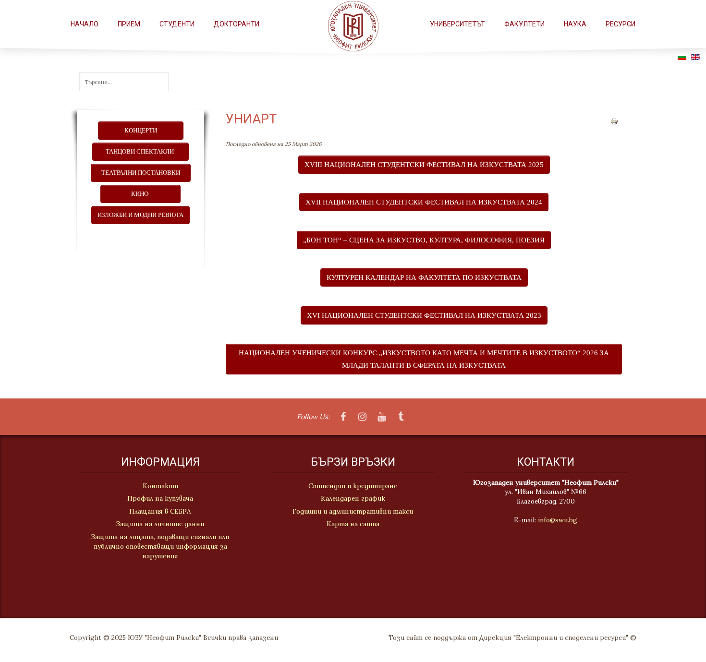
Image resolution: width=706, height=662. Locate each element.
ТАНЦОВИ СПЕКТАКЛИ (140, 151)
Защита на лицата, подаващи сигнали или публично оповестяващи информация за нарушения (160, 546)
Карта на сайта (353, 523)
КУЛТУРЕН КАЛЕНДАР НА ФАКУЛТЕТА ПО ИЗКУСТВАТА (424, 277)
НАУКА (575, 24)
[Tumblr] (401, 417)
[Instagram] (362, 417)
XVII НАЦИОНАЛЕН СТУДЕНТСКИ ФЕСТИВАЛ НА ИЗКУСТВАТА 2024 (423, 202)
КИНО (140, 194)
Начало (84, 24)
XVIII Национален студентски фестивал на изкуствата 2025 (424, 164)
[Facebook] (343, 417)
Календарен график (353, 498)
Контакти (160, 485)
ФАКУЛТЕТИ (524, 24)
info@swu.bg (557, 520)
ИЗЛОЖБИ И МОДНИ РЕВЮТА (140, 215)
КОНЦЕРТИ (140, 130)
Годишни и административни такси (352, 511)
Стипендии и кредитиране (352, 485)
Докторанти (236, 24)
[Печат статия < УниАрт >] (614, 120)
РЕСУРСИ (620, 24)
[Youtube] (382, 417)
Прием (129, 24)
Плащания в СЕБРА (160, 511)
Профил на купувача (160, 498)
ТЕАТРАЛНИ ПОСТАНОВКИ (140, 172)
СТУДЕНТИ (177, 24)
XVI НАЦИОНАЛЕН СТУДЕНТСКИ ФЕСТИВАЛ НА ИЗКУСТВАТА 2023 (424, 315)
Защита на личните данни (160, 523)
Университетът (457, 24)
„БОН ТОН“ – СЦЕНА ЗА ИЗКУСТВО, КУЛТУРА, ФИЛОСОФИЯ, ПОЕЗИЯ (424, 240)
